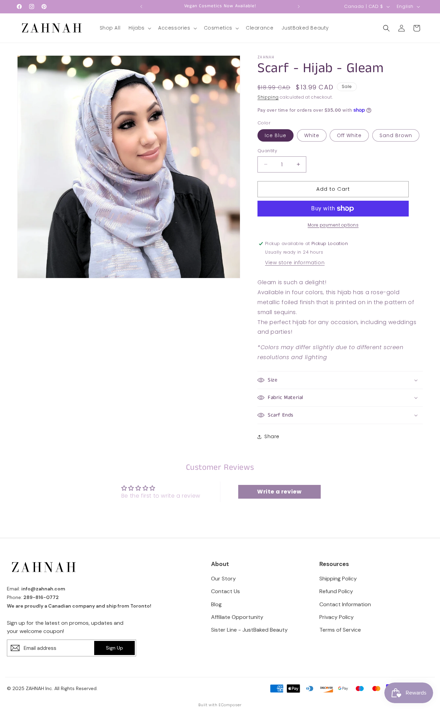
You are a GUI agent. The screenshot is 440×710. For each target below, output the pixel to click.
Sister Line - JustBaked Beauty (249, 629)
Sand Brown (396, 135)
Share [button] (271, 436)
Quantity (267, 150)
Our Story (223, 578)
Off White (349, 135)
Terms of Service (340, 629)
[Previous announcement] (141, 6)
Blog (216, 604)
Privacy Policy (336, 617)
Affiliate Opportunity (237, 617)
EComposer (230, 705)
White (311, 135)
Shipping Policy (338, 578)
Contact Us (225, 591)
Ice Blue (275, 135)
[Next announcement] (298, 6)
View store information (294, 262)
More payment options (333, 225)
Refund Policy (336, 591)
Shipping (268, 97)
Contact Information (345, 604)
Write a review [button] (279, 492)
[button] (139, 28)
